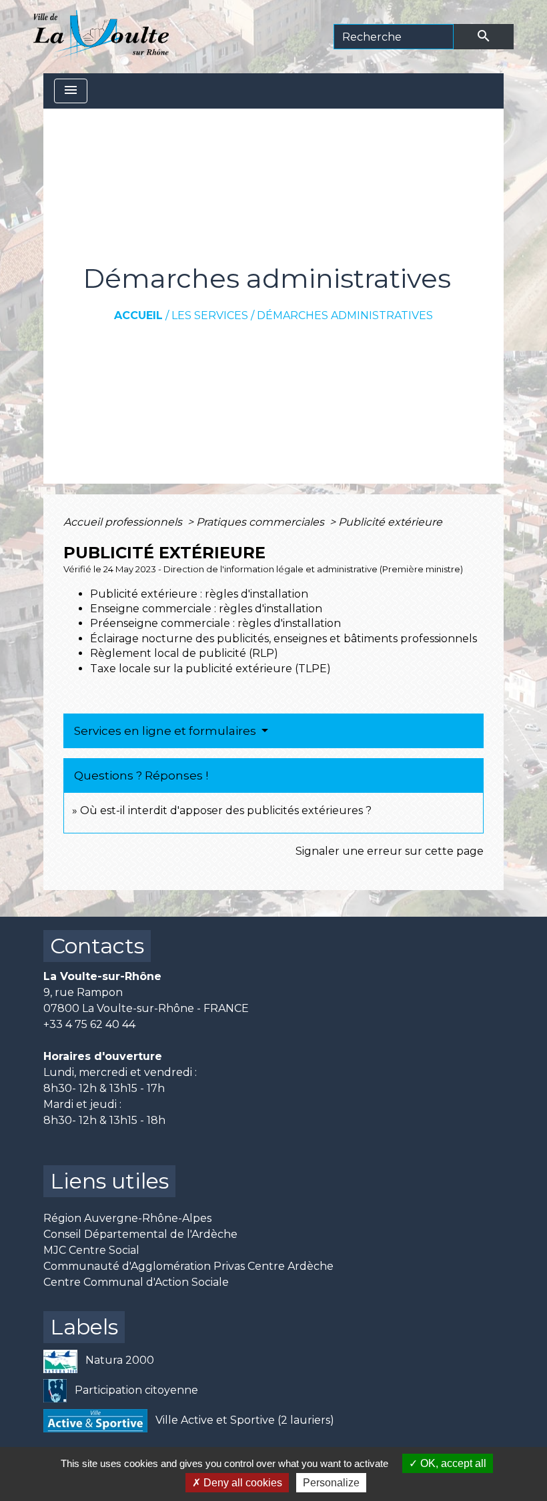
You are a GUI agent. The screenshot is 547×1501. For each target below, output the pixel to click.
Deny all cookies (241, 1482)
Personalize (331, 1482)
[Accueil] (101, 37)
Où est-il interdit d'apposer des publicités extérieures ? (226, 810)
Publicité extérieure (390, 522)
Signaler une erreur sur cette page (390, 851)
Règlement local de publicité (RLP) (184, 653)
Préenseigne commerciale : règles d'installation (215, 623)
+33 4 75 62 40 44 (89, 1024)
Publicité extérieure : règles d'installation (199, 594)
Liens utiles (109, 1181)
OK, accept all (452, 1463)
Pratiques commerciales (261, 522)
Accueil (138, 315)
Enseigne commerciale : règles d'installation (206, 608)
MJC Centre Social (91, 1250)
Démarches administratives (345, 315)
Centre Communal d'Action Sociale (136, 1282)
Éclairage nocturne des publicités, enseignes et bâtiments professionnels (283, 638)
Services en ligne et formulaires (166, 731)
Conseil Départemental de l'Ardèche (140, 1234)
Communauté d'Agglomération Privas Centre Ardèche (188, 1266)
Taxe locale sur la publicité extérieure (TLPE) (210, 668)
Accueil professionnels (124, 522)
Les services (209, 315)
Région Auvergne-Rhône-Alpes (127, 1218)
